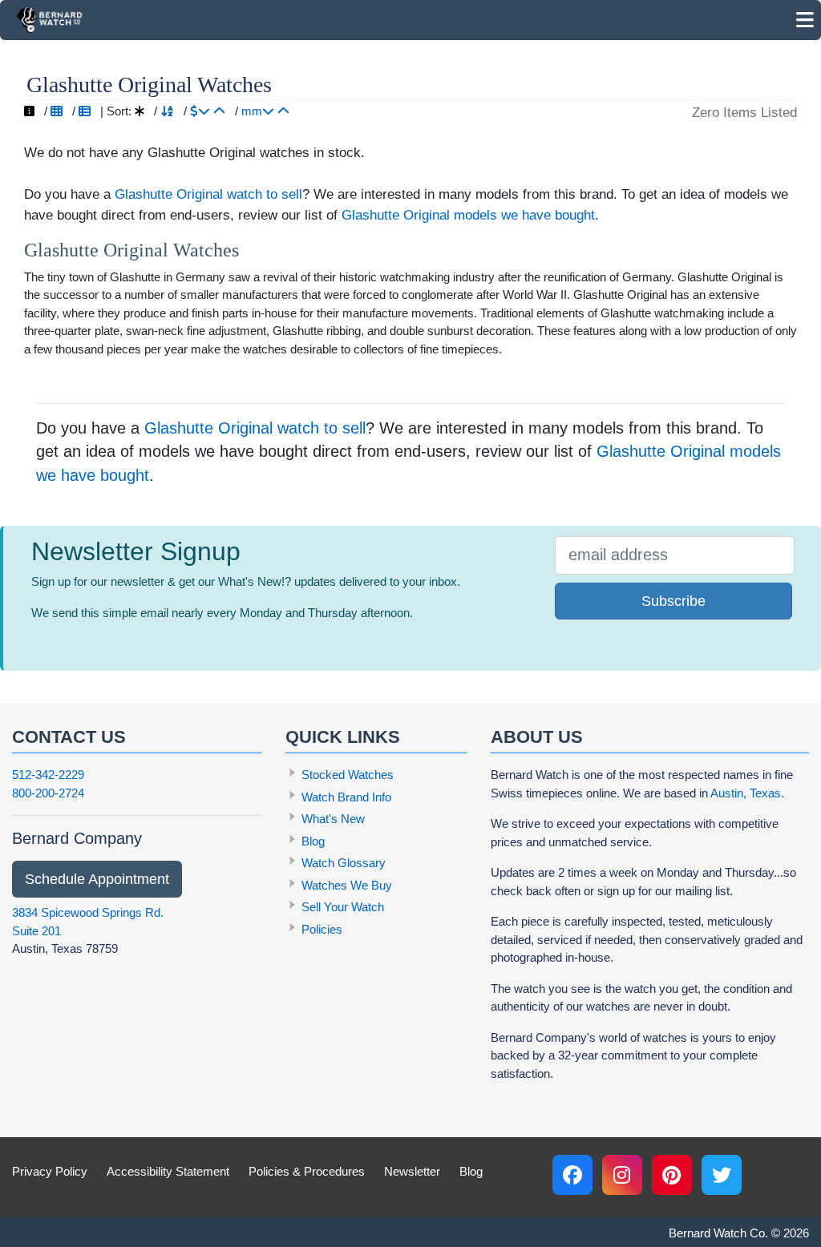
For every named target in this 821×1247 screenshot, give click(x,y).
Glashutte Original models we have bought (468, 215)
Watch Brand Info (346, 797)
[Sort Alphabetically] (167, 111)
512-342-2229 (48, 774)
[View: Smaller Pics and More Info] (85, 111)
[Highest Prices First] (200, 111)
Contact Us (69, 737)
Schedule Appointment (97, 879)
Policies (321, 929)
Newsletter (412, 1171)
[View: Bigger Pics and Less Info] (57, 111)
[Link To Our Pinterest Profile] (672, 1175)
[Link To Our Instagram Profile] (622, 1175)
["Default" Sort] (139, 111)
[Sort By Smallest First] (283, 111)
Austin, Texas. (747, 793)
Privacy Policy (49, 1171)
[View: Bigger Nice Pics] (29, 111)
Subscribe (673, 601)
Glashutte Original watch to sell (208, 194)
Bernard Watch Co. (718, 1233)
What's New (333, 818)
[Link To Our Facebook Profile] (572, 1175)
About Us (537, 737)
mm (251, 111)
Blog (313, 841)
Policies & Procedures (307, 1171)
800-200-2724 (48, 793)
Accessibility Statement (168, 1171)
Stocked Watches (347, 774)
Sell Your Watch (342, 907)
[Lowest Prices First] (219, 111)
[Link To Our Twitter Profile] (722, 1175)
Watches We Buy (346, 885)
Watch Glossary (343, 863)
